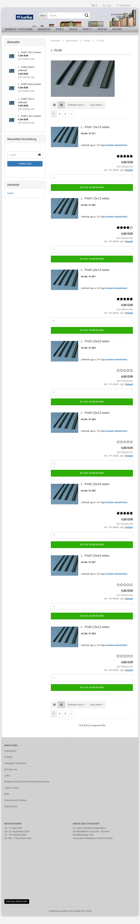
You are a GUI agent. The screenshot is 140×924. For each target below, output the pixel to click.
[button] (94, 5)
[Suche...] (86, 15)
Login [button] (108, 5)
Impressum (10, 750)
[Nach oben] (130, 918)
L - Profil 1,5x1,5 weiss (95, 198)
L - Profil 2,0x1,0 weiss (95, 270)
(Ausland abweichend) (116, 145)
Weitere (117, 29)
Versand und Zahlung (15, 800)
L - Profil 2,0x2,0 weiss (95, 341)
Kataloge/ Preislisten (15, 763)
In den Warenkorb (92, 187)
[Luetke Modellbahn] (18, 18)
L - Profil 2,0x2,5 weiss (95, 413)
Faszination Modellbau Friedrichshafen (93, 838)
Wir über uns (10, 769)
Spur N (73, 29)
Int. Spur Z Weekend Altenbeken (89, 828)
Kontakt (8, 757)
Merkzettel (124, 5)
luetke (10, 193)
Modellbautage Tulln (83, 834)
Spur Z (60, 29)
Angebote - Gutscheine (18, 29)
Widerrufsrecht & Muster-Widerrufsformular (26, 781)
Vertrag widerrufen (17, 901)
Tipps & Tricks (11, 787)
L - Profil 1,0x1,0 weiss (95, 127)
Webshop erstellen (58, 911)
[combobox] (76, 105)
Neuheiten (44, 29)
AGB (6, 794)
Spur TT (87, 29)
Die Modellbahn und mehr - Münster (91, 831)
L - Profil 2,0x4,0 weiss (95, 555)
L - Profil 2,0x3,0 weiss (95, 484)
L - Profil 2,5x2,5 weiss (95, 627)
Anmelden (25, 163)
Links (7, 775)
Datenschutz (11, 806)
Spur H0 (102, 29)
